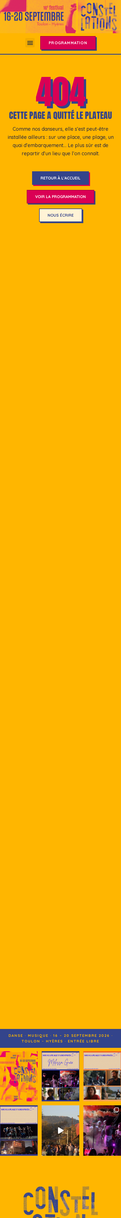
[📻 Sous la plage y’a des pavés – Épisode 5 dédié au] (60, 1076)
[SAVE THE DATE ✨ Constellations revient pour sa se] (19, 1076)
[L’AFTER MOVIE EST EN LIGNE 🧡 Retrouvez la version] (60, 1130)
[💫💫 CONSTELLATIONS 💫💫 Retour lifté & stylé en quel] (102, 1130)
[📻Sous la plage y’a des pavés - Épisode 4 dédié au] (102, 1076)
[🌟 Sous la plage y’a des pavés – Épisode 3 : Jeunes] (19, 1130)
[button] (30, 42)
